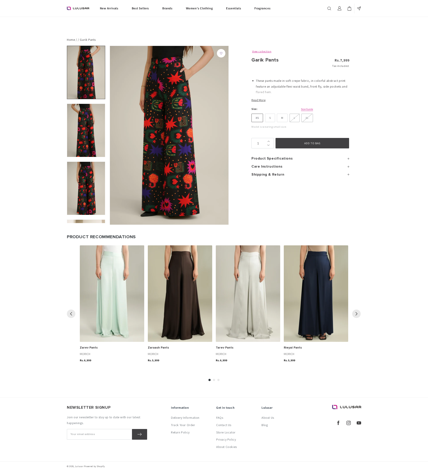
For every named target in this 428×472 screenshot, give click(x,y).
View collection (262, 51)
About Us (267, 418)
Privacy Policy (226, 439)
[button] (330, 8)
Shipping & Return (267, 174)
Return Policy (180, 432)
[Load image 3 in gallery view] (86, 188)
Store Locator (226, 432)
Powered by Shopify (94, 466)
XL (307, 117)
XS (257, 117)
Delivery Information (185, 418)
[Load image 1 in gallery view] (86, 72)
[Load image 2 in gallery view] (86, 130)
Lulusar (79, 466)
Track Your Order (183, 425)
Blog (264, 425)
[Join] (139, 434)
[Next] (356, 314)
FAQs (219, 418)
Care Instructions (266, 166)
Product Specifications (272, 158)
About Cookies (226, 447)
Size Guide (307, 109)
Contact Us (223, 425)
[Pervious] (71, 314)
